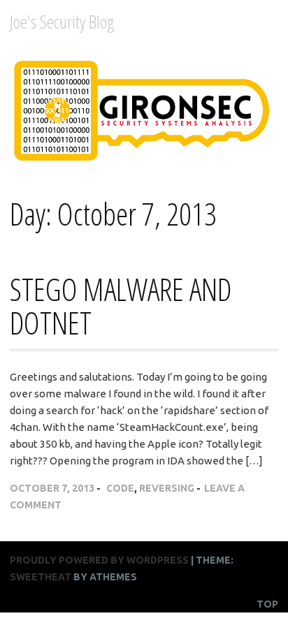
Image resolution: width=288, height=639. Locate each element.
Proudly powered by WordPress (99, 560)
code (120, 488)
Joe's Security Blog (62, 21)
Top (267, 604)
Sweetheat (40, 576)
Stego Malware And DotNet (120, 306)
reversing (166, 488)
